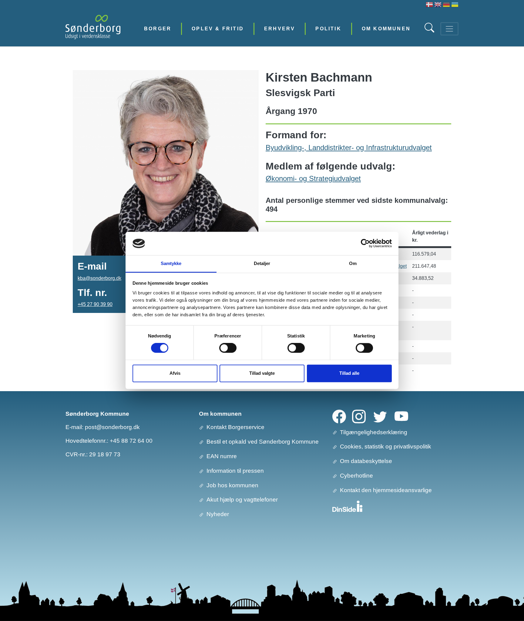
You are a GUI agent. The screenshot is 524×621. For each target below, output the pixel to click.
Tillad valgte (262, 373)
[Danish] (429, 5)
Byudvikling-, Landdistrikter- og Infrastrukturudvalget (349, 147)
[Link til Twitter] (380, 416)
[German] (446, 5)
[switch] (228, 348)
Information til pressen (235, 471)
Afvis (175, 373)
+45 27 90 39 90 (95, 304)
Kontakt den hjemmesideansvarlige (386, 490)
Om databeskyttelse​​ (366, 461)
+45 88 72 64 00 (131, 441)
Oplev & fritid (218, 28)
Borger (157, 28)
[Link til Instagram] (359, 416)
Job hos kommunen (232, 485)
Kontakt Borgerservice (235, 427)
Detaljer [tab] (262, 263)
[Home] (93, 28)
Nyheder (218, 514)
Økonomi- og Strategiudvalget (313, 178)
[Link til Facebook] (339, 416)
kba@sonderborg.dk (99, 278)
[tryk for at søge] (430, 30)
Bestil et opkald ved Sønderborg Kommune (263, 441)
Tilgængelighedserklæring (373, 432)
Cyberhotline (356, 475)
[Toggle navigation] (449, 28)
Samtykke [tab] (171, 263)
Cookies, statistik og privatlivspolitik (385, 446)
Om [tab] (353, 263)
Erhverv (279, 28)
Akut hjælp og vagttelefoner (242, 499)
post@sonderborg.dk (112, 427)
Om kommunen (386, 28)
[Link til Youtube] (401, 416)
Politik (328, 28)
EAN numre (222, 456)
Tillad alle (349, 373)
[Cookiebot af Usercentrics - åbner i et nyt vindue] (365, 243)
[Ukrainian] (454, 5)
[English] (438, 5)
